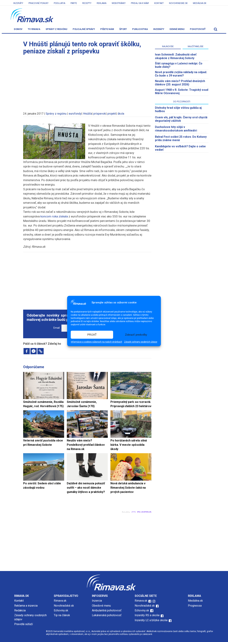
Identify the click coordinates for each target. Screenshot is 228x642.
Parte (74, 3)
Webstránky (119, 3)
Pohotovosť (198, 29)
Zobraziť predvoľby (136, 334)
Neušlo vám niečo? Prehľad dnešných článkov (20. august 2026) (180, 82)
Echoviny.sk (61, 610)
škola (121, 113)
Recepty (86, 3)
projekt (111, 113)
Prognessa (195, 605)
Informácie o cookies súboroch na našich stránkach (96, 342)
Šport (123, 29)
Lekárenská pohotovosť (107, 615)
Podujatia (59, 3)
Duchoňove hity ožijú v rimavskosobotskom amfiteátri (176, 128)
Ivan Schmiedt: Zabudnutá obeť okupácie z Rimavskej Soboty (175, 56)
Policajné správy (84, 29)
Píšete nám (107, 29)
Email (56, 327)
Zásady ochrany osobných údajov (140, 342)
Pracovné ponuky (38, 3)
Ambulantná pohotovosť (107, 610)
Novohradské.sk (64, 605)
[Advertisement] (87, 81)
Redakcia (20, 610)
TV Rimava (34, 29)
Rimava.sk (60, 600)
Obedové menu (101, 605)
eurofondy (75, 113)
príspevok (99, 113)
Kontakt (159, 3)
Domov (18, 29)
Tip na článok (62, 615)
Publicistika (140, 29)
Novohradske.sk (178, 3)
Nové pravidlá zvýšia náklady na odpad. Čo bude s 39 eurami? (181, 73)
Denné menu (177, 29)
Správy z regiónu (56, 29)
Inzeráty (18, 3)
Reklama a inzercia (26, 605)
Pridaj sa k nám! (140, 3)
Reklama (101, 3)
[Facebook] (27, 351)
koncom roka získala (54, 216)
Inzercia (97, 600)
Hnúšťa (87, 113)
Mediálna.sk (199, 3)
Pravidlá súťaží (23, 624)
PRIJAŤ (92, 334)
